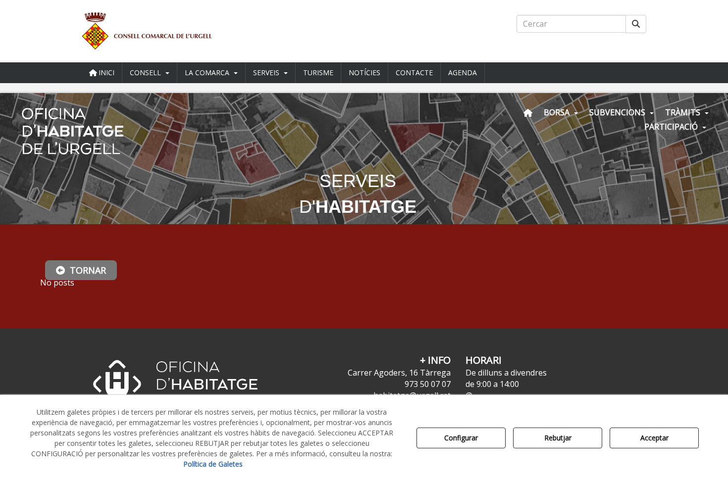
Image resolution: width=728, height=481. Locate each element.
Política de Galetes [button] (213, 464)
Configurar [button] (461, 437)
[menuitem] (102, 72)
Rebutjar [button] (558, 437)
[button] (171, 31)
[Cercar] (635, 24)
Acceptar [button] (654, 437)
